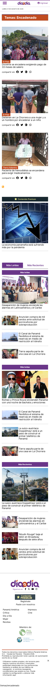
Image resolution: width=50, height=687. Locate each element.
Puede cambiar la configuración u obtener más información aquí (19, 673)
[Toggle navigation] (4, 3)
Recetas (7, 622)
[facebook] (25, 589)
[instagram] (36, 589)
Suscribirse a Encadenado (3, 187)
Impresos (32, 609)
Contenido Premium (26, 199)
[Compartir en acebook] (17, 72)
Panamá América (11, 609)
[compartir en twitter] (22, 72)
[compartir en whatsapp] (30, 72)
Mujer (5, 619)
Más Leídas (12, 265)
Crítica (6, 612)
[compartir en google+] (26, 72)
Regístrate (25, 601)
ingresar (44, 3)
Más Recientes (35, 265)
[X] (29, 589)
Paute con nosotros (25, 604)
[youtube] (33, 589)
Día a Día (7, 615)
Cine (30, 612)
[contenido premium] (25, 596)
